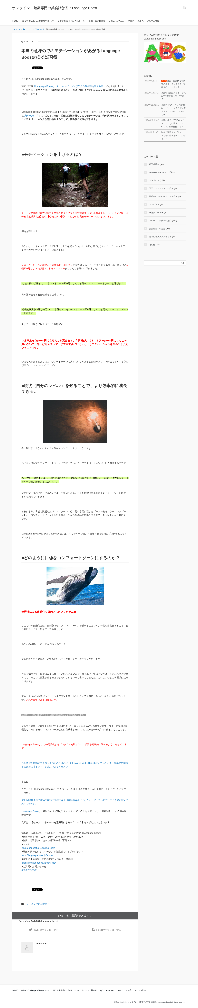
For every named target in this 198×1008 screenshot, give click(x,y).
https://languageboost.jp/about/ (37, 855)
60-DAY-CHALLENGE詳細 (161, 172)
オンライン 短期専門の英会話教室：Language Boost (54, 8)
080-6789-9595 (29, 870)
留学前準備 (154, 164)
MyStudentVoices (116, 21)
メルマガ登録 (153, 21)
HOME (15, 21)
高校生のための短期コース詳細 (163, 196)
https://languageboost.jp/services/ (38, 863)
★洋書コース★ (156, 212)
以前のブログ (31, 115)
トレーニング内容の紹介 (37, 904)
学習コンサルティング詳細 (161, 188)
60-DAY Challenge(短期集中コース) (38, 21)
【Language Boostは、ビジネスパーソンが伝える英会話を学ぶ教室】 (69, 86)
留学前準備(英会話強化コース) (71, 21)
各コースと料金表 (97, 21)
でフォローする (45, 929)
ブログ (131, 21)
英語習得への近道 (157, 228)
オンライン (154, 180)
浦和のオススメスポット (160, 236)
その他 (152, 244)
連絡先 (140, 21)
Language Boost (29, 811)
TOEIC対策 (154, 204)
